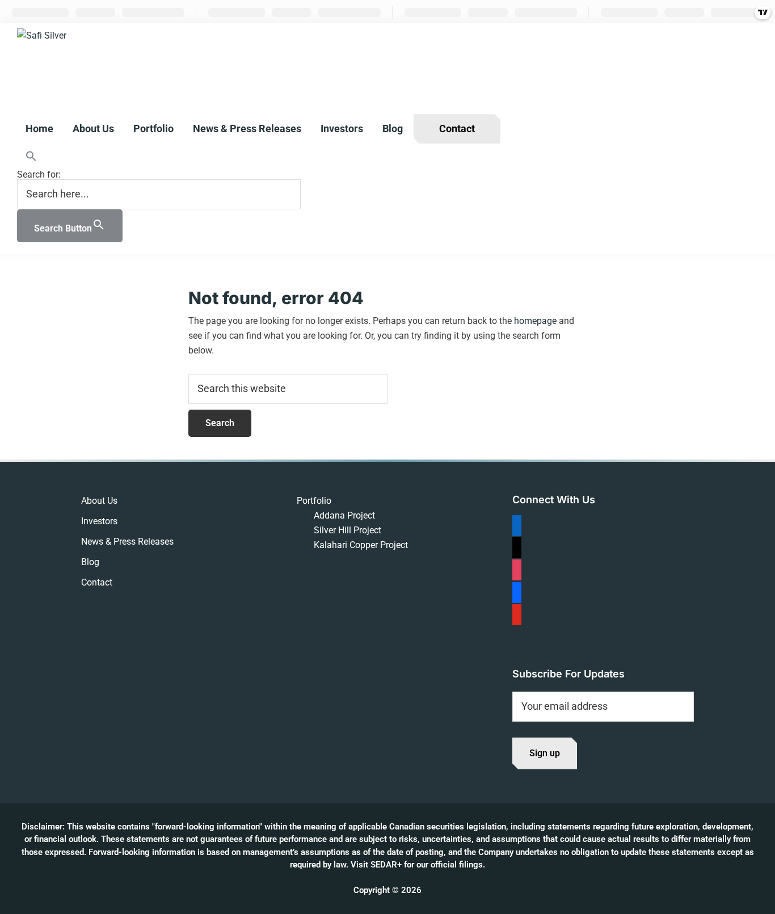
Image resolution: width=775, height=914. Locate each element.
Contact (96, 582)
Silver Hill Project (347, 530)
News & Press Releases (127, 541)
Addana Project (344, 515)
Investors (99, 521)
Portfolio (314, 500)
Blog (90, 562)
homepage (535, 320)
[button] (159, 157)
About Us (99, 500)
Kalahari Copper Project (361, 545)
